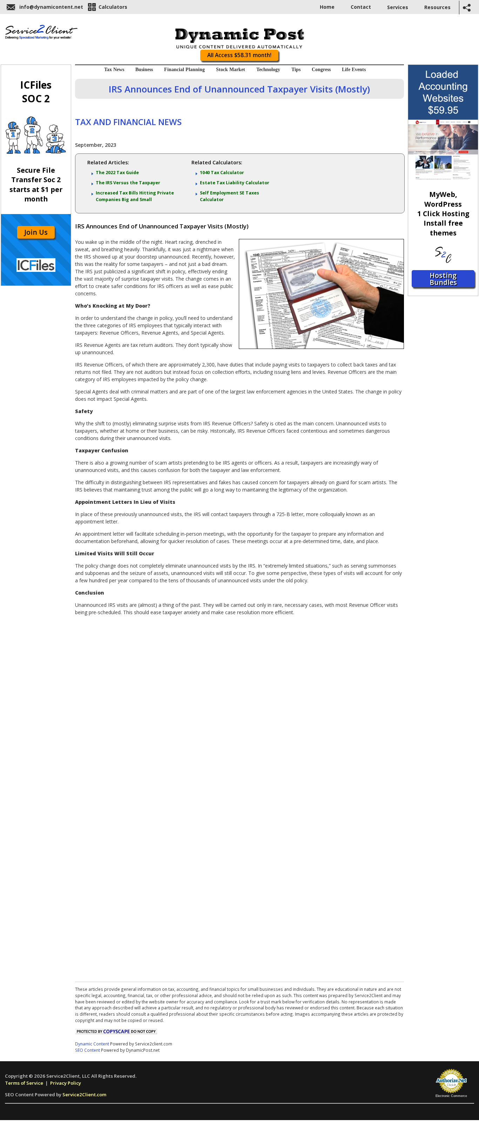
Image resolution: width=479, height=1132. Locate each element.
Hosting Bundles (443, 278)
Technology (268, 69)
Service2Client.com (84, 1094)
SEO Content (87, 1050)
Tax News (114, 69)
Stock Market (230, 69)
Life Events (354, 69)
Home (327, 7)
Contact (361, 7)
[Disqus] (239, 708)
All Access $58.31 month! (239, 55)
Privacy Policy (65, 1083)
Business (144, 69)
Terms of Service (24, 1083)
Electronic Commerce (451, 1096)
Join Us (36, 232)
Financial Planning (184, 69)
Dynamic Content (92, 1044)
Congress (321, 69)
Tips (296, 69)
